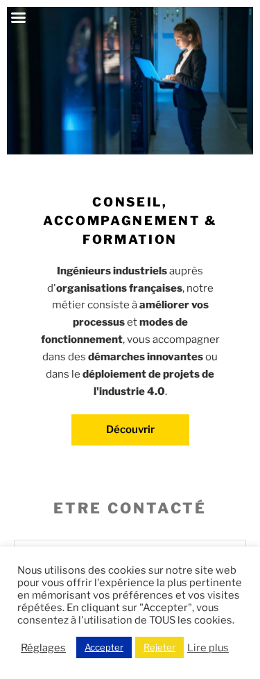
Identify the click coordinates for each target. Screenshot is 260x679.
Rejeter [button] (159, 647)
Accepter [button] (104, 647)
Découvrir (130, 429)
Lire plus (208, 648)
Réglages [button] (43, 648)
